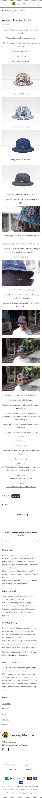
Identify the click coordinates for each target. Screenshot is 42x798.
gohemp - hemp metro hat (17, 11)
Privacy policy (35, 789)
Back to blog (22, 515)
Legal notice (33, 793)
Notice (4, 714)
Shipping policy (23, 793)
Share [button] (6, 504)
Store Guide (6, 709)
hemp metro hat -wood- (21, 61)
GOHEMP (24, 51)
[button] (3, 3)
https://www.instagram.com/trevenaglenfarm (21, 486)
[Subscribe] (37, 541)
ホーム (4, 11)
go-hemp (15, 496)
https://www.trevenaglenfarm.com (21, 478)
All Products (6, 703)
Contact (4, 725)
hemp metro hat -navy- (21, 127)
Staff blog (5, 719)
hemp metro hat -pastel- (21, 94)
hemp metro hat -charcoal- (21, 160)
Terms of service (11, 793)
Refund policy (25, 789)
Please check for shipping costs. (16, 655)
